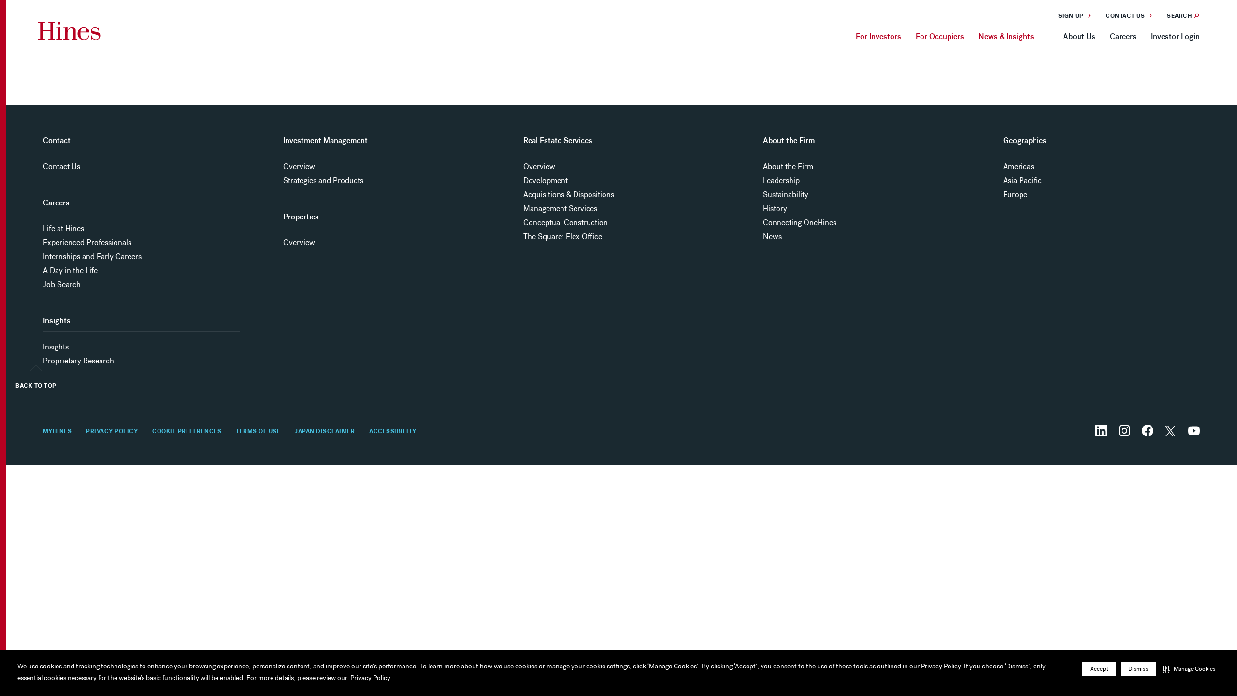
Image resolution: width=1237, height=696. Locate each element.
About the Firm (788, 166)
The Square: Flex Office (562, 236)
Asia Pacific (1022, 180)
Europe (1015, 194)
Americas (1018, 166)
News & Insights (1006, 36)
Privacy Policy (112, 431)
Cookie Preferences (186, 431)
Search (1179, 16)
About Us (1079, 36)
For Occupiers (940, 36)
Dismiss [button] (1138, 669)
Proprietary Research (78, 360)
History (775, 208)
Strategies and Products (323, 180)
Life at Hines (63, 228)
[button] (1189, 669)
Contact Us (1125, 16)
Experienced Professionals (87, 242)
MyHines (57, 431)
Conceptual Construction (565, 222)
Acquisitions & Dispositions (568, 194)
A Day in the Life (70, 270)
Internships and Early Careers (92, 256)
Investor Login (1175, 36)
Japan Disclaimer (325, 431)
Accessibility (393, 431)
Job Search (62, 284)
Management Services (560, 208)
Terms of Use (258, 431)
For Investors (878, 36)
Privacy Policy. (371, 678)
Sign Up (1071, 16)
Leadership (781, 180)
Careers (1123, 36)
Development (545, 180)
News (772, 236)
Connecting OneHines (799, 222)
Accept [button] (1099, 669)
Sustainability (785, 194)
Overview (299, 166)
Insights (56, 346)
